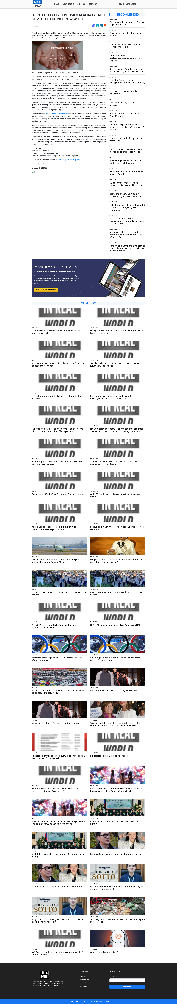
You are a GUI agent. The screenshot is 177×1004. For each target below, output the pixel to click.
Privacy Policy (85, 979)
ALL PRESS (81, 4)
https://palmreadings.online (70, 160)
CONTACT (93, 4)
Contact (83, 986)
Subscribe (127, 986)
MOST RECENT (68, 4)
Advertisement (86, 983)
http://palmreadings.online (57, 114)
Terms (83, 976)
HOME (56, 4)
